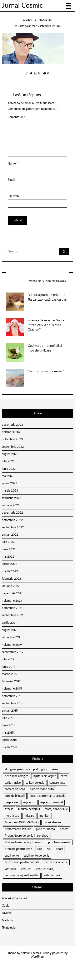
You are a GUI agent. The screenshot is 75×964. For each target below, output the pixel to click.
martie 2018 (10, 747)
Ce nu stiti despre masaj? (46, 371)
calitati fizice (13, 782)
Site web (13, 196)
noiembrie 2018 (12, 688)
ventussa (10, 869)
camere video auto (42, 789)
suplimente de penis (36, 855)
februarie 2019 (11, 681)
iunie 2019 (8, 666)
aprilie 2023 (9, 483)
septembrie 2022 (13, 527)
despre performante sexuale (47, 795)
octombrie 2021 (12, 608)
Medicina (8, 920)
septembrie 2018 (12, 703)
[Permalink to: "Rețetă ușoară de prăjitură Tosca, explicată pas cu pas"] (15, 301)
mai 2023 (8, 476)
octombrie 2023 (12, 439)
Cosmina (23, 26)
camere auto (57, 782)
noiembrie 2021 (12, 600)
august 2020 (10, 630)
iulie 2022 (8, 542)
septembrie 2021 (12, 615)
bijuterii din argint (44, 776)
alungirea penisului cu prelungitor (26, 769)
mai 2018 (8, 732)
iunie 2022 (9, 549)
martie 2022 (10, 571)
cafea (64, 776)
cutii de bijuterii (15, 795)
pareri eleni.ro (52, 822)
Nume (13, 163)
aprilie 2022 (9, 564)
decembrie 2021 (12, 593)
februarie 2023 (11, 498)
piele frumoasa (45, 829)
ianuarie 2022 (11, 586)
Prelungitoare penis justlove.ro (24, 842)
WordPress (38, 956)
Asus (55, 769)
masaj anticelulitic (56, 809)
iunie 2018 (8, 725)
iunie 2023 (9, 468)
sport (59, 849)
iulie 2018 (8, 718)
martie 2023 (10, 490)
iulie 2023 (8, 461)
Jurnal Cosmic (22, 5)
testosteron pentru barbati (22, 862)
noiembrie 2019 (12, 644)
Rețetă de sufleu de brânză (47, 281)
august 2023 (10, 454)
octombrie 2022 (12, 520)
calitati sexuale (35, 782)
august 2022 (10, 534)
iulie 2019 (8, 659)
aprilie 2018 (9, 740)
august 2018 (10, 710)
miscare (29, 815)
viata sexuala (52, 875)
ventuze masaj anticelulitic (22, 875)
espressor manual (51, 802)
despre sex (11, 802)
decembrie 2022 (12, 512)
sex (49, 849)
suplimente (12, 855)
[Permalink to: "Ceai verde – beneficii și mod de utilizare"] (15, 352)
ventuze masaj (45, 869)
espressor (29, 802)
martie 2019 (10, 674)
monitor (44, 815)
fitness (9, 809)
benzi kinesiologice (16, 776)
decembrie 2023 (12, 424)
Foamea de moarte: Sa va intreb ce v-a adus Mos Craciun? (46, 325)
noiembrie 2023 (12, 432)
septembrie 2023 (13, 446)
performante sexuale (18, 829)
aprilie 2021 (9, 622)
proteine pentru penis (18, 849)
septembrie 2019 (12, 652)
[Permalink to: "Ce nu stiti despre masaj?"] (15, 377)
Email (12, 179)
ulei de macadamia (56, 862)
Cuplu (5, 905)
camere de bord (15, 789)
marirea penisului (29, 809)
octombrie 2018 (12, 696)
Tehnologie (8, 927)
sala (39, 849)
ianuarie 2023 (11, 505)
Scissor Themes (31, 953)
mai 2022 (8, 556)
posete (64, 829)
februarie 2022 (11, 578)
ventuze (26, 869)
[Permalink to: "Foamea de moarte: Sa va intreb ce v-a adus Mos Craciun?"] (15, 327)
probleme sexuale (59, 842)
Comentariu (16, 117)
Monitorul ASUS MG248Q (22, 822)
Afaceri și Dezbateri (14, 898)
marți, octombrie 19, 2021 (46, 26)
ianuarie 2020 (11, 637)
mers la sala (12, 815)
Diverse (6, 913)
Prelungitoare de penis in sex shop (26, 835)
